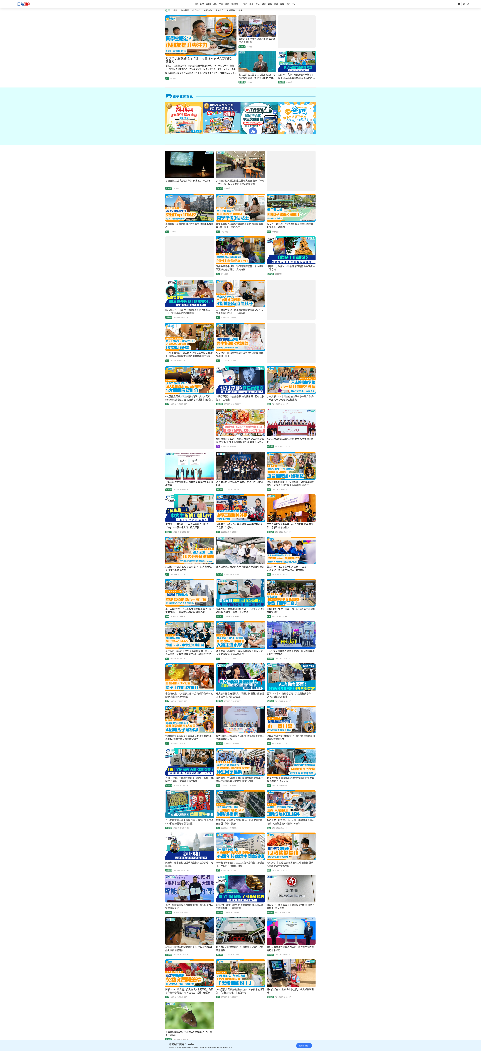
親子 (240, 10)
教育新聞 (185, 10)
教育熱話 (196, 10)
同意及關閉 (303, 1046)
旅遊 (218, 446)
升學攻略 (208, 10)
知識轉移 (231, 10)
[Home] (24, 4)
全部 (175, 10)
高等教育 (219, 10)
